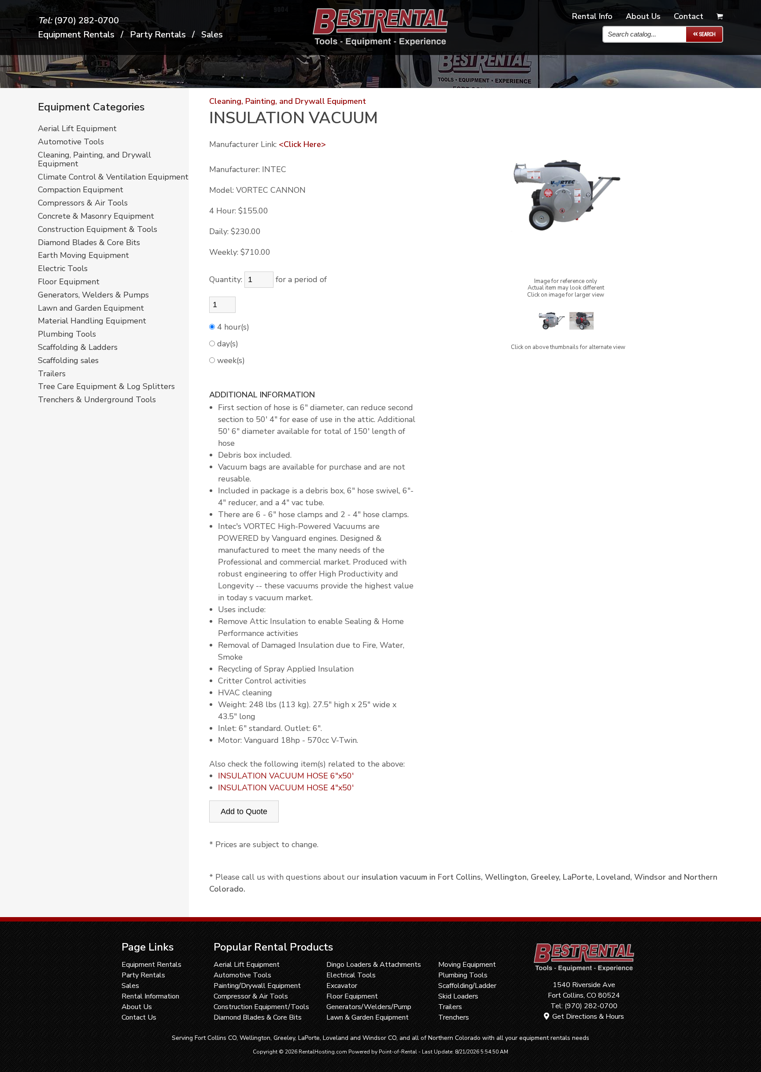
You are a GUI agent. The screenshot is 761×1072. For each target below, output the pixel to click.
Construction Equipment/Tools (261, 1007)
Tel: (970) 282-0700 (583, 1006)
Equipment (76, 34)
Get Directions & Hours (587, 1016)
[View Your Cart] (720, 16)
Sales (212, 34)
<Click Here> (302, 144)
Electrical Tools (351, 975)
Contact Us (139, 1017)
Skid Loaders (458, 996)
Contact (688, 16)
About (643, 16)
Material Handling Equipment (92, 321)
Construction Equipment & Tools (97, 229)
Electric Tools (63, 268)
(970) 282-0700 (78, 20)
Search (707, 34)
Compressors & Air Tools (83, 203)
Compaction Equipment (80, 190)
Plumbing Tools (67, 334)
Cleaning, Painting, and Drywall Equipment (94, 160)
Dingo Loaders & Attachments (373, 964)
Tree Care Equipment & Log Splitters (106, 386)
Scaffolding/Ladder (467, 986)
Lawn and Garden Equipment (91, 308)
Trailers (52, 374)
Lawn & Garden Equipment (367, 1017)
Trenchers (453, 1017)
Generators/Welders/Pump (368, 1007)
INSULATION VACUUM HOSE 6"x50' (286, 776)
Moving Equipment (467, 964)
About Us (137, 1007)
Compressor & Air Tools (251, 996)
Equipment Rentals (151, 964)
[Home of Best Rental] (584, 974)
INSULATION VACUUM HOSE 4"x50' (286, 787)
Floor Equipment (69, 282)
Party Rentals (143, 975)
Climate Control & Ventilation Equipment (113, 177)
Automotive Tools (71, 142)
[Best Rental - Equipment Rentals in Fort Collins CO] (380, 43)
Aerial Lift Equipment (77, 129)
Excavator (341, 986)
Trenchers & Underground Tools (97, 400)
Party (158, 34)
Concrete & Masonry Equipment (96, 216)
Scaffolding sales (68, 360)
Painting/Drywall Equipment (257, 986)
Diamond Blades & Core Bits (89, 243)
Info (592, 16)
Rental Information (150, 996)
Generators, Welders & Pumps (93, 295)
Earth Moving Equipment (83, 255)
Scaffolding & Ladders (78, 347)
